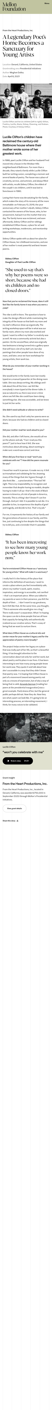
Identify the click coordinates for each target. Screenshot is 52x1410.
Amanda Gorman (28, 684)
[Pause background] (46, 736)
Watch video (20, 761)
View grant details (14, 808)
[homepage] (14, 6)
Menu (47, 3)
